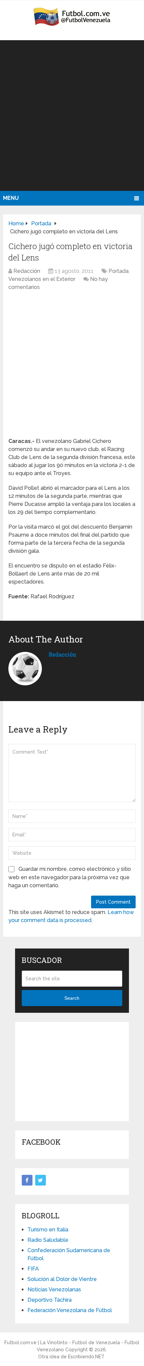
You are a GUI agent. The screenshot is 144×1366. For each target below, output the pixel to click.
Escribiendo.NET (86, 1356)
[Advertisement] (72, 115)
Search (71, 998)
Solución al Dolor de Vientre (62, 1279)
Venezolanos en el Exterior (41, 279)
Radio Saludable (47, 1240)
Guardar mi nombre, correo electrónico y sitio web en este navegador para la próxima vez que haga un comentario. (69, 877)
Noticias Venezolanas (54, 1289)
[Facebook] (27, 1180)
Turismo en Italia (47, 1229)
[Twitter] (40, 1180)
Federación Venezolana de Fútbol (69, 1310)
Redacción (26, 271)
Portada (119, 271)
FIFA (33, 1269)
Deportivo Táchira (49, 1300)
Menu (11, 198)
